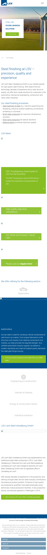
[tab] (23, 290)
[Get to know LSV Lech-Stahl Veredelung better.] (23, 441)
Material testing (9, 122)
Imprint (29, 553)
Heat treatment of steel (11, 106)
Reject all (5, 544)
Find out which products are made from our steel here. (24, 359)
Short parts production (11, 120)
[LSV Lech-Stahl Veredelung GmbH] (9, 2)
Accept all (6, 548)
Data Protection (20, 553)
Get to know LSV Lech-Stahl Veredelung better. (23, 497)
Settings (5, 539)
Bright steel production (11, 114)
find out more (13, 34)
